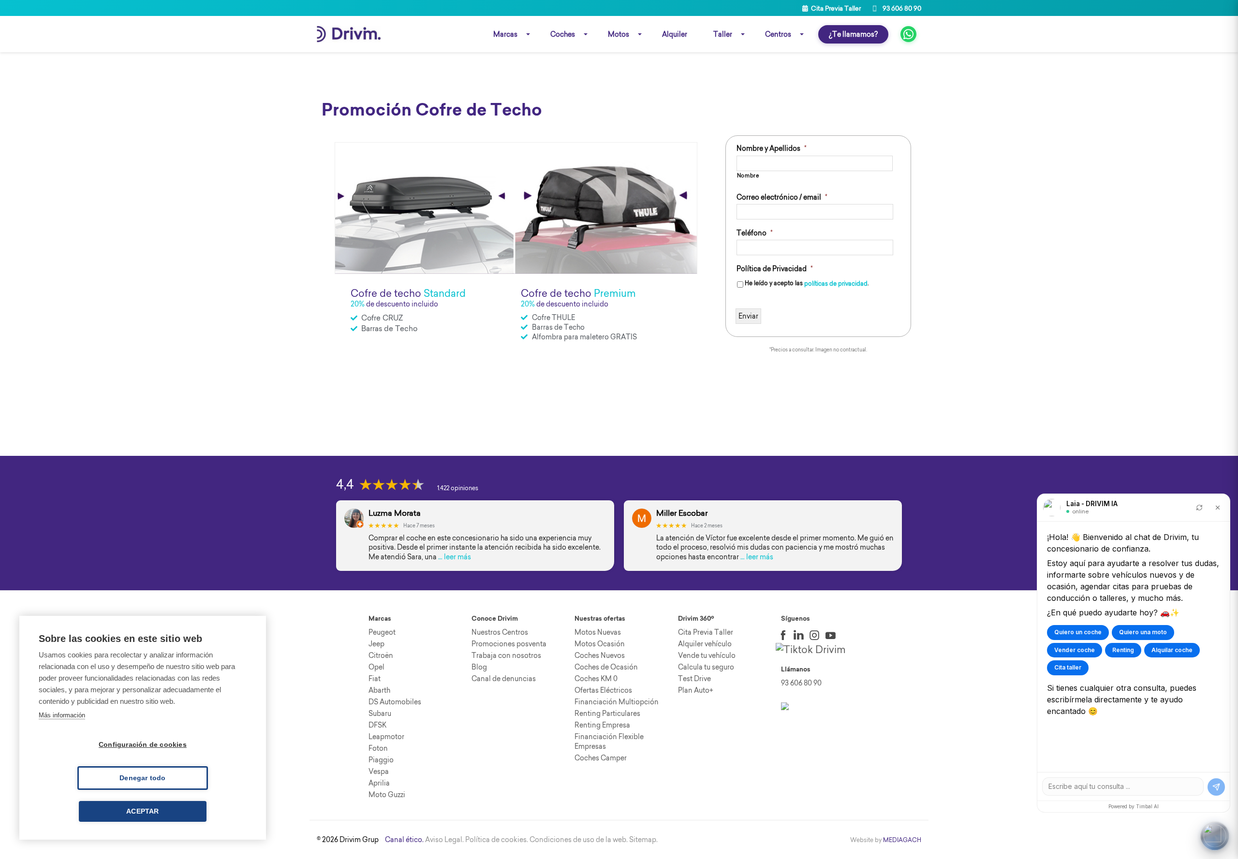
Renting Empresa (602, 725)
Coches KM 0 (596, 678)
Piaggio (381, 760)
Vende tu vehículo (707, 655)
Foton (378, 748)
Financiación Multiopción (617, 702)
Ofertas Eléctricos (603, 690)
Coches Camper (601, 758)
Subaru (379, 713)
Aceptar (142, 811)
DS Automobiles (394, 702)
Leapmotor (386, 736)
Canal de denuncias (504, 678)
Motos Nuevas (598, 632)
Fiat (374, 678)
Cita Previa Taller (835, 8)
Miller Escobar (681, 513)
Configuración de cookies (143, 744)
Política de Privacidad (775, 268)
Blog (479, 667)
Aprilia (379, 783)
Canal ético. (404, 839)
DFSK (377, 725)
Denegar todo (142, 778)
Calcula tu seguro (706, 667)
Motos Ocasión (600, 644)
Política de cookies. (496, 839)
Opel (376, 667)
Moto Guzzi (386, 794)
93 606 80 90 (901, 8)
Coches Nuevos (600, 655)
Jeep (376, 644)
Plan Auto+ (695, 690)
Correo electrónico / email (782, 197)
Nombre (748, 175)
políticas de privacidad (836, 283)
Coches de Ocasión (606, 667)
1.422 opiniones (457, 488)
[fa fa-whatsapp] (908, 34)
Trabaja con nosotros (506, 655)
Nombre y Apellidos (772, 148)
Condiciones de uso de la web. (579, 839)
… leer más (454, 557)
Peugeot (382, 632)
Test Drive (694, 678)
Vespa (378, 771)
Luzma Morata (394, 513)
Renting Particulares (607, 713)
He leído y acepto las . (807, 283)
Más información (62, 715)
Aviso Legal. (444, 839)
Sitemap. (643, 839)
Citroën (380, 655)
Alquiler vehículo (705, 644)
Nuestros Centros (500, 632)
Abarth (379, 690)
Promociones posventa (509, 644)
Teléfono (755, 233)
